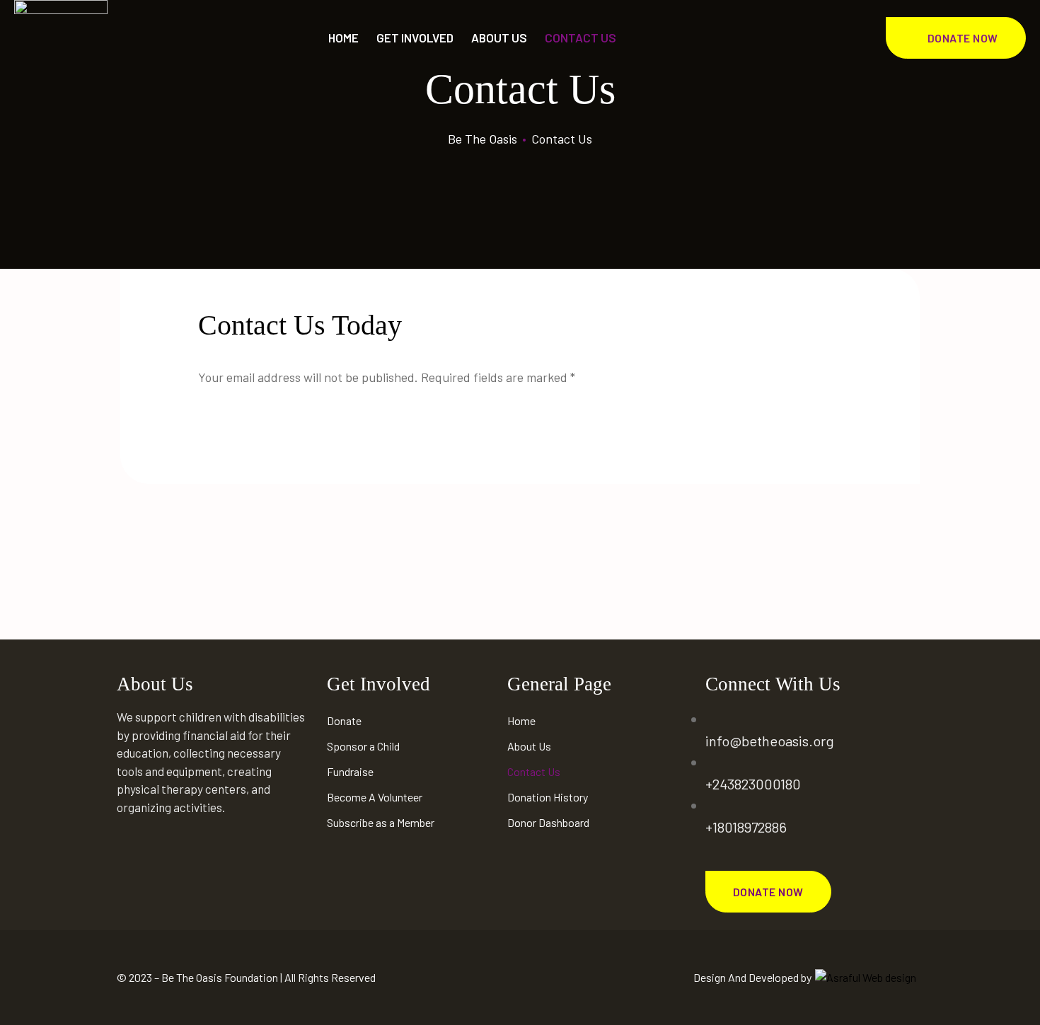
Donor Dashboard (548, 822)
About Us (499, 37)
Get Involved (414, 37)
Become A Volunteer (374, 797)
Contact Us (533, 771)
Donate (344, 720)
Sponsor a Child (363, 746)
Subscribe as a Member (380, 822)
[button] (956, 38)
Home (343, 37)
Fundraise (350, 771)
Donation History (547, 797)
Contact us (580, 37)
